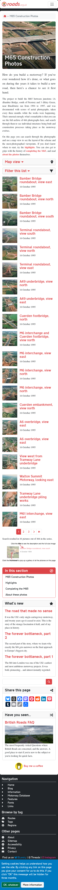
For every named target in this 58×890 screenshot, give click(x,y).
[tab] (29, 162)
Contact (12, 851)
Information (14, 792)
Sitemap (12, 840)
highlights (30, 147)
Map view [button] (12, 161)
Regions (12, 825)
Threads (35, 857)
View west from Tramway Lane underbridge (31, 459)
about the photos (10, 154)
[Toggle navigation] (52, 4)
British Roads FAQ (19, 722)
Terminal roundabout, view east (35, 266)
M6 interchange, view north (35, 372)
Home (11, 785)
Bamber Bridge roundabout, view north (36, 197)
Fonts (11, 802)
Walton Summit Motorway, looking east (37, 478)
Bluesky (22, 857)
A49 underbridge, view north (36, 283)
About (11, 837)
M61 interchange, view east (36, 515)
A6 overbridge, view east (34, 423)
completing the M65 (36, 150)
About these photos (16, 594)
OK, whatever (10, 884)
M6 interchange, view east (35, 355)
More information (32, 884)
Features (12, 799)
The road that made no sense (28, 610)
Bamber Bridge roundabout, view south (37, 214)
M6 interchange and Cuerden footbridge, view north (34, 336)
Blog (10, 788)
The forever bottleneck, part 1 (29, 656)
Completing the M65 (17, 588)
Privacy (12, 848)
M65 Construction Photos (20, 577)
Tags (10, 821)
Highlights (11, 582)
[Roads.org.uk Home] (14, 4)
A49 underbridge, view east (36, 300)
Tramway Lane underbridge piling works (33, 497)
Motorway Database (19, 795)
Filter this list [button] (15, 170)
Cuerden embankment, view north (36, 406)
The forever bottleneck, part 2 (28, 635)
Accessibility (15, 844)
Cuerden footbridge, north (34, 317)
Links (10, 806)
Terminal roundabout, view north (35, 249)
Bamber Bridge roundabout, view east (36, 180)
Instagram (50, 857)
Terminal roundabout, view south (35, 232)
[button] (9, 183)
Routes (11, 818)
